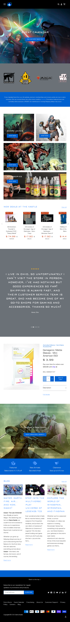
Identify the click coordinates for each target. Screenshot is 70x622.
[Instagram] (54, 592)
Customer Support (51, 602)
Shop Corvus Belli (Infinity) (35, 434)
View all (64, 207)
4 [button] (37, 327)
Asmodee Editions (49, 345)
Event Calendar (19, 602)
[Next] (68, 36)
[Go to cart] (64, 4)
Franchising (30, 602)
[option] (35, 36)
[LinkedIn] (63, 592)
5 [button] (39, 327)
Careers (12, 604)
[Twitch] (65, 592)
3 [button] (35, 327)
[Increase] (52, 379)
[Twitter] (48, 592)
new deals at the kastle (20, 207)
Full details (46, 394)
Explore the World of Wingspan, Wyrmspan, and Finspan (56, 505)
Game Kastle (19, 615)
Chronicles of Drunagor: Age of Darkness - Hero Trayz (29, 230)
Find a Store (8, 602)
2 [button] (33, 327)
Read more (7, 560)
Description (47, 388)
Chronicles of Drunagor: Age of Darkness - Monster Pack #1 (47, 230)
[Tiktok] (60, 592)
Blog (19, 604)
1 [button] (31, 327)
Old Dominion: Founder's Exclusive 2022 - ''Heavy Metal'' (11, 230)
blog (7, 481)
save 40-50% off (34, 39)
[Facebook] (51, 592)
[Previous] (2, 36)
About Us (39, 602)
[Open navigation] (5, 4)
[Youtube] (57, 592)
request (43, 99)
